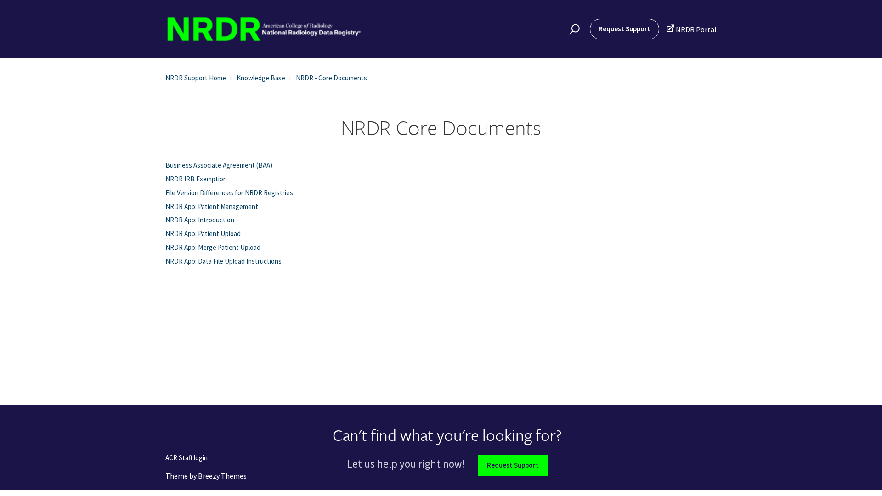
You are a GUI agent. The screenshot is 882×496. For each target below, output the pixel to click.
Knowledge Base (261, 77)
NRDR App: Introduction (199, 219)
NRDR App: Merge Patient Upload (212, 247)
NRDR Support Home (195, 77)
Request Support (624, 28)
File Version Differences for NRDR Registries (229, 192)
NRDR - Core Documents (331, 77)
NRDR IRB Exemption (196, 179)
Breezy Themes (222, 475)
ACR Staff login (186, 458)
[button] (573, 29)
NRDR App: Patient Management (211, 206)
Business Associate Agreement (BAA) (218, 165)
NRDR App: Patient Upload (203, 233)
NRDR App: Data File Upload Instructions (223, 261)
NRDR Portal (691, 29)
